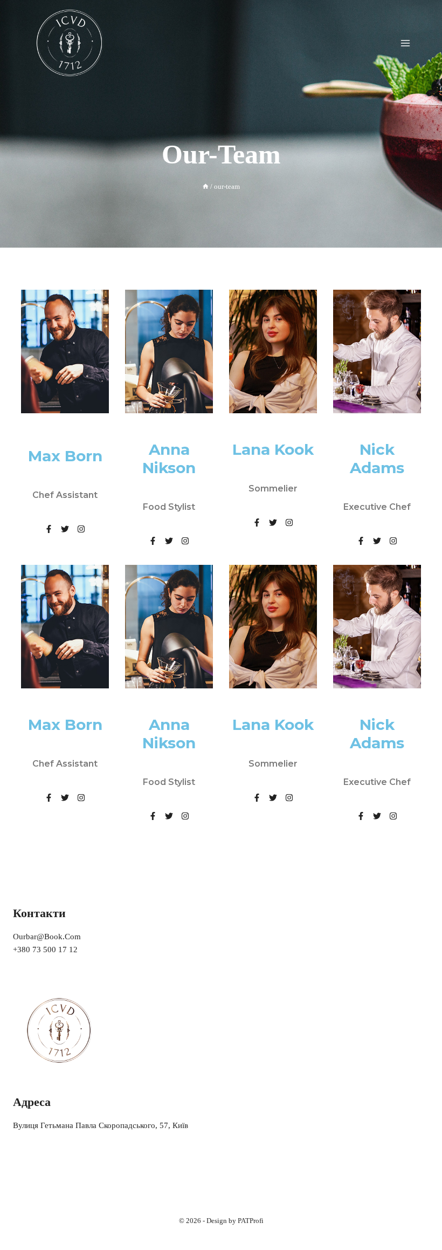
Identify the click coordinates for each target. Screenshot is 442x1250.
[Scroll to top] (417, 1219)
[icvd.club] (70, 43)
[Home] (205, 186)
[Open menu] (405, 43)
